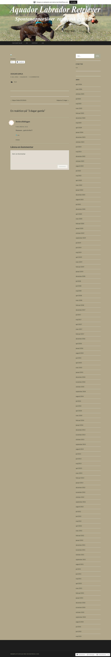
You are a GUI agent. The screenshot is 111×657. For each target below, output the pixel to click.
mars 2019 (79, 262)
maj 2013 (78, 463)
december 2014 (80, 377)
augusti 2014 (80, 396)
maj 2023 (78, 151)
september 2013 (81, 444)
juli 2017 (78, 314)
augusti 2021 (80, 199)
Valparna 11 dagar (63, 100)
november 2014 (80, 382)
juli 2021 (78, 204)
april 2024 (79, 127)
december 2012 (80, 487)
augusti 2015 (80, 353)
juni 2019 (78, 247)
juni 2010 (78, 631)
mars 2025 (79, 108)
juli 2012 (78, 511)
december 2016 (80, 338)
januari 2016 (79, 348)
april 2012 (79, 526)
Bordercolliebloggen (23, 122)
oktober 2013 (80, 439)
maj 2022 (78, 175)
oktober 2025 (80, 94)
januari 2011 (79, 598)
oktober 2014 (80, 386)
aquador (23, 77)
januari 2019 (79, 271)
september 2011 (81, 559)
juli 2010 (78, 626)
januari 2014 (79, 425)
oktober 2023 (80, 142)
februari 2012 (80, 535)
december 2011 (80, 545)
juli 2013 (78, 454)
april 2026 (79, 84)
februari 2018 (80, 305)
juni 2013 (78, 458)
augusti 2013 (80, 449)
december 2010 (80, 602)
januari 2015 (79, 372)
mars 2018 (79, 300)
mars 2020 (79, 219)
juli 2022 (78, 171)
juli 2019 (78, 243)
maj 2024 (78, 122)
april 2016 (79, 343)
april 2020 (79, 214)
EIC (27, 43)
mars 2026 (79, 89)
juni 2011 (78, 574)
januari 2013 (79, 482)
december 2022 (80, 156)
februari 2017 (80, 334)
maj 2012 (78, 521)
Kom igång (73, 2)
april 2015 (79, 362)
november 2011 (80, 550)
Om (43, 43)
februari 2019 (80, 267)
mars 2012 (79, 530)
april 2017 (79, 324)
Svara (18, 139)
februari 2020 (80, 223)
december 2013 (80, 430)
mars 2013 (79, 473)
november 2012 (80, 492)
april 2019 (79, 257)
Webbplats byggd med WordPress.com (24, 654)
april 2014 (79, 410)
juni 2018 (78, 286)
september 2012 (81, 502)
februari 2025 (80, 113)
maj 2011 (78, 578)
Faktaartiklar (17, 43)
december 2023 (80, 137)
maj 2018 (78, 291)
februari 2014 (80, 420)
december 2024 (80, 118)
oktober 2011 (80, 554)
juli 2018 (78, 281)
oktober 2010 (80, 612)
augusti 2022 (80, 166)
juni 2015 (78, 358)
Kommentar (62, 166)
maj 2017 (78, 319)
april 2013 (79, 468)
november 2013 (80, 434)
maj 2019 (78, 252)
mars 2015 (79, 367)
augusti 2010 (80, 622)
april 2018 (79, 295)
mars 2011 (79, 588)
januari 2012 (79, 540)
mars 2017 (79, 329)
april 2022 (79, 180)
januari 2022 (79, 190)
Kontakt (35, 43)
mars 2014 (79, 415)
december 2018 (80, 276)
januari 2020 (79, 228)
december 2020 (80, 209)
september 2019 (81, 238)
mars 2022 (79, 185)
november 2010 (80, 607)
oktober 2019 (80, 233)
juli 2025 (78, 99)
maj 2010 (78, 636)
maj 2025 (78, 103)
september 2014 (81, 391)
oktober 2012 (80, 497)
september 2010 (81, 617)
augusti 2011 (80, 564)
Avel (15, 82)
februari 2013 (80, 478)
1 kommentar (34, 77)
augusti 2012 (80, 506)
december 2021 (80, 195)
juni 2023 (78, 147)
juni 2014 (78, 406)
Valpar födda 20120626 (18, 100)
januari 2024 (79, 132)
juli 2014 (78, 401)
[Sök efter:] (88, 56)
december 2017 (80, 310)
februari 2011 (80, 593)
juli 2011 (78, 569)
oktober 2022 (80, 161)
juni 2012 (78, 516)
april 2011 (79, 583)
